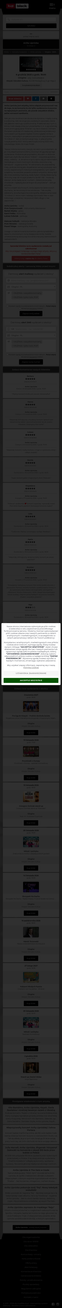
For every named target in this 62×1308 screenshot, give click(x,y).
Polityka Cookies (31, 667)
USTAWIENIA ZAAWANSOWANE (31, 673)
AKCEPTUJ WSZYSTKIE (31, 680)
